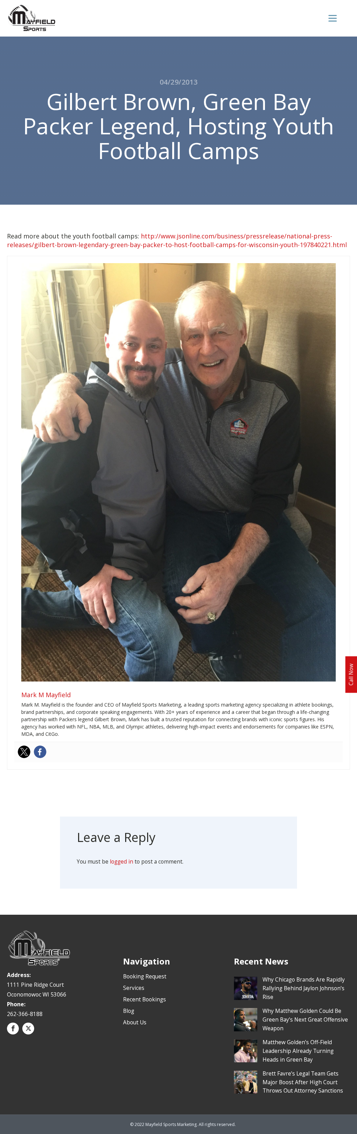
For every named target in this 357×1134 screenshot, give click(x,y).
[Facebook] (40, 752)
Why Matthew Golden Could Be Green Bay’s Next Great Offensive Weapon (305, 1019)
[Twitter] (24, 752)
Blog (128, 1011)
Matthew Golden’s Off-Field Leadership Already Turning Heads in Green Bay (298, 1050)
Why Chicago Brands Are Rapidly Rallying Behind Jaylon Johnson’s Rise (304, 988)
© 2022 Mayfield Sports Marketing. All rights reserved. (183, 1124)
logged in (121, 861)
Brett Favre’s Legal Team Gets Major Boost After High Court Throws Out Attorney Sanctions (303, 1082)
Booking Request (144, 976)
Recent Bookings (144, 999)
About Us (134, 1022)
